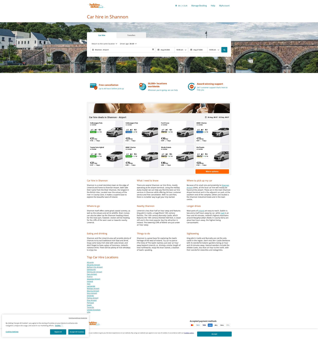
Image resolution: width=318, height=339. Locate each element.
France (90, 276)
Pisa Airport (92, 300)
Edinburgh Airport (94, 272)
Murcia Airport (93, 291)
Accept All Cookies (77, 332)
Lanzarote (91, 286)
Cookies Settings (12, 332)
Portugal (90, 302)
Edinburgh (91, 269)
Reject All (58, 332)
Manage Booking (199, 5)
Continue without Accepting (78, 318)
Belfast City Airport (95, 267)
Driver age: (127, 44)
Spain (89, 305)
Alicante (90, 262)
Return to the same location (103, 44)
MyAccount (224, 5)
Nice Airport (92, 293)
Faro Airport (92, 274)
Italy (88, 284)
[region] (45, 326)
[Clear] (153, 49)
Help (213, 5)
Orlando (90, 295)
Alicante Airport (93, 265)
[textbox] (122, 49)
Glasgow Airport (93, 279)
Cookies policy (189, 333)
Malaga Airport (93, 288)
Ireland (201, 210)
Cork (222, 213)
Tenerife (90, 307)
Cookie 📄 (59, 325)
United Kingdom (93, 310)
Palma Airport (92, 298)
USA (88, 312)
